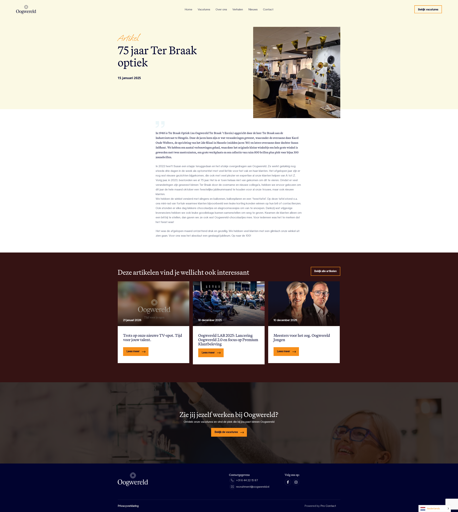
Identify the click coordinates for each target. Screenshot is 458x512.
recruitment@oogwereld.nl (252, 487)
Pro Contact (328, 506)
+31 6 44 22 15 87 (247, 480)
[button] (325, 271)
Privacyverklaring (128, 506)
